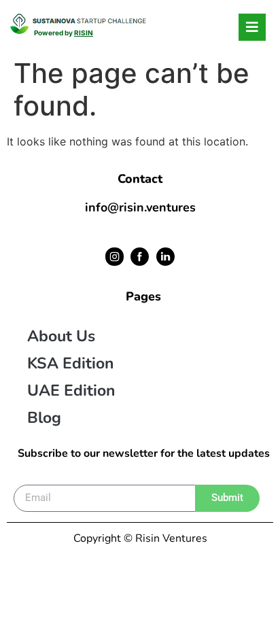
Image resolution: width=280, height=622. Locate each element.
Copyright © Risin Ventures (140, 538)
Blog (44, 417)
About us (61, 336)
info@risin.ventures (140, 207)
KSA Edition (70, 363)
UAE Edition (71, 390)
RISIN (83, 33)
